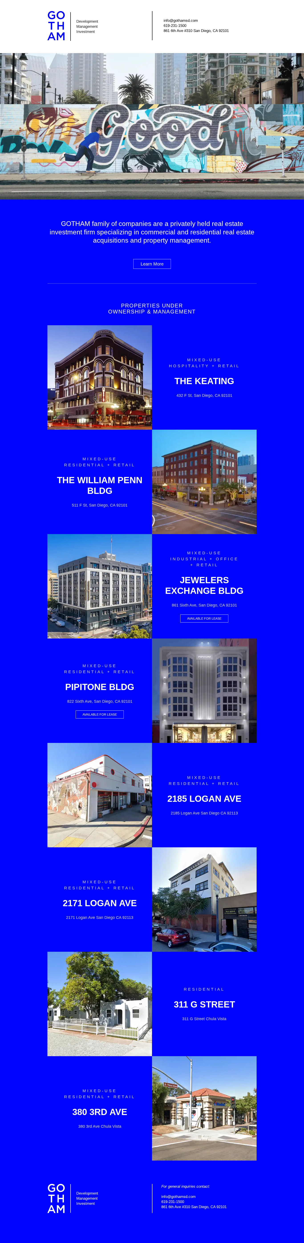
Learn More (152, 263)
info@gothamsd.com (181, 20)
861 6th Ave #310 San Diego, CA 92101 (196, 31)
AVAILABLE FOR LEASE (204, 618)
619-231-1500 (175, 26)
